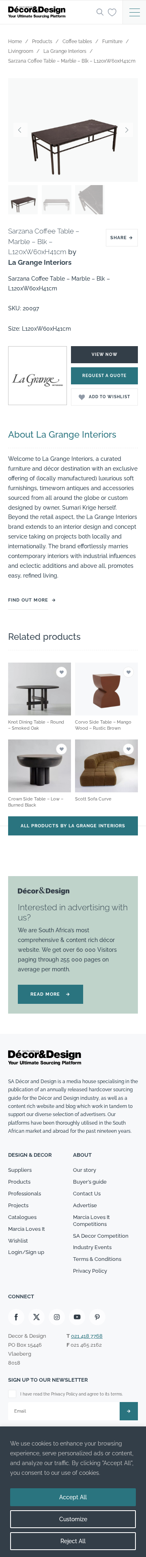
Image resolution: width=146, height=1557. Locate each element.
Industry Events (92, 1247)
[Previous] (20, 130)
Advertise (85, 1205)
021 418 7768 (87, 1336)
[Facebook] (16, 1317)
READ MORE (50, 994)
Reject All (73, 1541)
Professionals (24, 1194)
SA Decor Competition (101, 1236)
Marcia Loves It (26, 1229)
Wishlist (18, 1241)
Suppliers (20, 1170)
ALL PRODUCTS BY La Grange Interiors (73, 826)
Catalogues (22, 1217)
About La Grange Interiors (62, 434)
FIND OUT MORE (28, 600)
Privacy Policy (90, 1271)
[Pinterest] (97, 1317)
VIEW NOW (105, 354)
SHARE (121, 237)
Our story (84, 1170)
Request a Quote (104, 375)
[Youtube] (77, 1317)
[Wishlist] (112, 12)
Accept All (73, 1497)
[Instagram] (57, 1317)
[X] (36, 1317)
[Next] (126, 130)
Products (19, 1182)
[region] (73, 1491)
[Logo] (50, 12)
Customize (73, 1519)
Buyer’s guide (90, 1182)
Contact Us (87, 1194)
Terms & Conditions (97, 1259)
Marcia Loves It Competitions (91, 1220)
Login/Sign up (26, 1252)
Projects (18, 1205)
